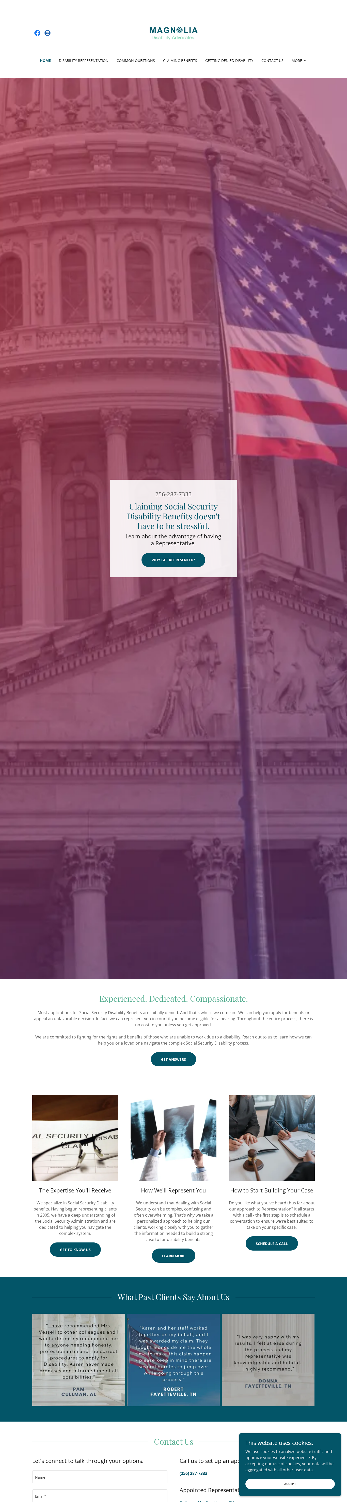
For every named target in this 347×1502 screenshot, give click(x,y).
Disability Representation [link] (83, 60)
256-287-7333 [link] (173, 494)
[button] (299, 61)
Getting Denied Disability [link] (229, 60)
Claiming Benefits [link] (180, 60)
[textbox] (99, 1476)
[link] (37, 33)
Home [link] (45, 60)
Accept (290, 1484)
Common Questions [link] (136, 60)
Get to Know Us (75, 1249)
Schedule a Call (272, 1243)
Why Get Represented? (173, 559)
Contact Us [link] (272, 60)
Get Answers (173, 1059)
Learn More (173, 1255)
